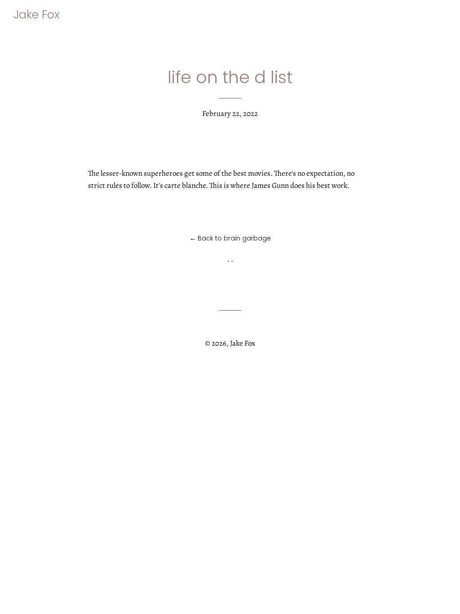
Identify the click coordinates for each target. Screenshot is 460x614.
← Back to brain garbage (230, 238)
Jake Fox (36, 14)
